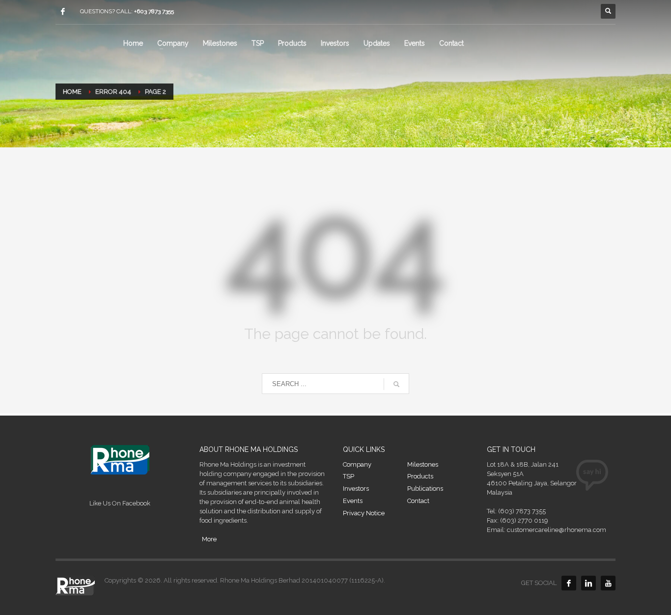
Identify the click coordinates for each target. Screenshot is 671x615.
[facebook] (63, 11)
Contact (418, 500)
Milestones (422, 464)
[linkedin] (588, 583)
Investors (356, 488)
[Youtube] (608, 583)
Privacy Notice (364, 513)
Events (353, 500)
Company (357, 464)
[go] (396, 384)
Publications (425, 488)
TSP (348, 476)
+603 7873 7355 (154, 11)
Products (420, 476)
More (209, 539)
